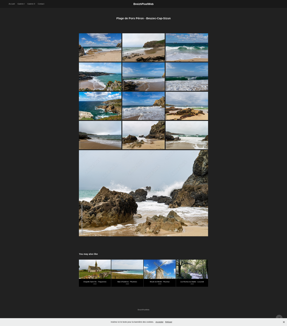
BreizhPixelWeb (143, 3)
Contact (41, 4)
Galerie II (31, 4)
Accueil (12, 4)
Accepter (159, 322)
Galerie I (21, 4)
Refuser (168, 322)
